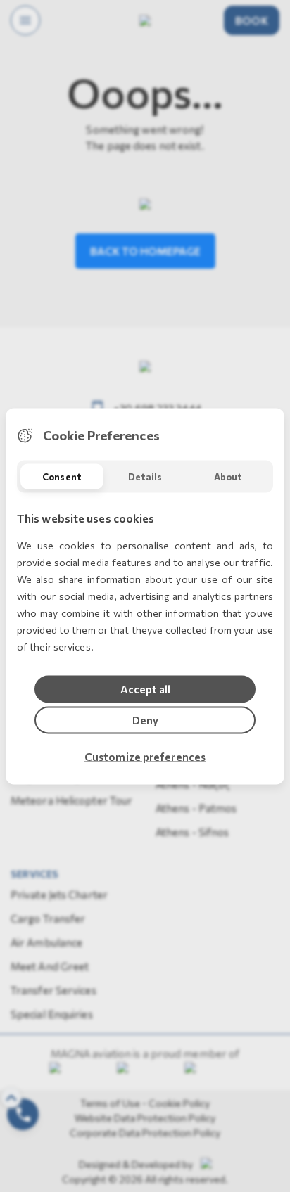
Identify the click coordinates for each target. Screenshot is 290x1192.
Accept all (145, 688)
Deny (145, 719)
